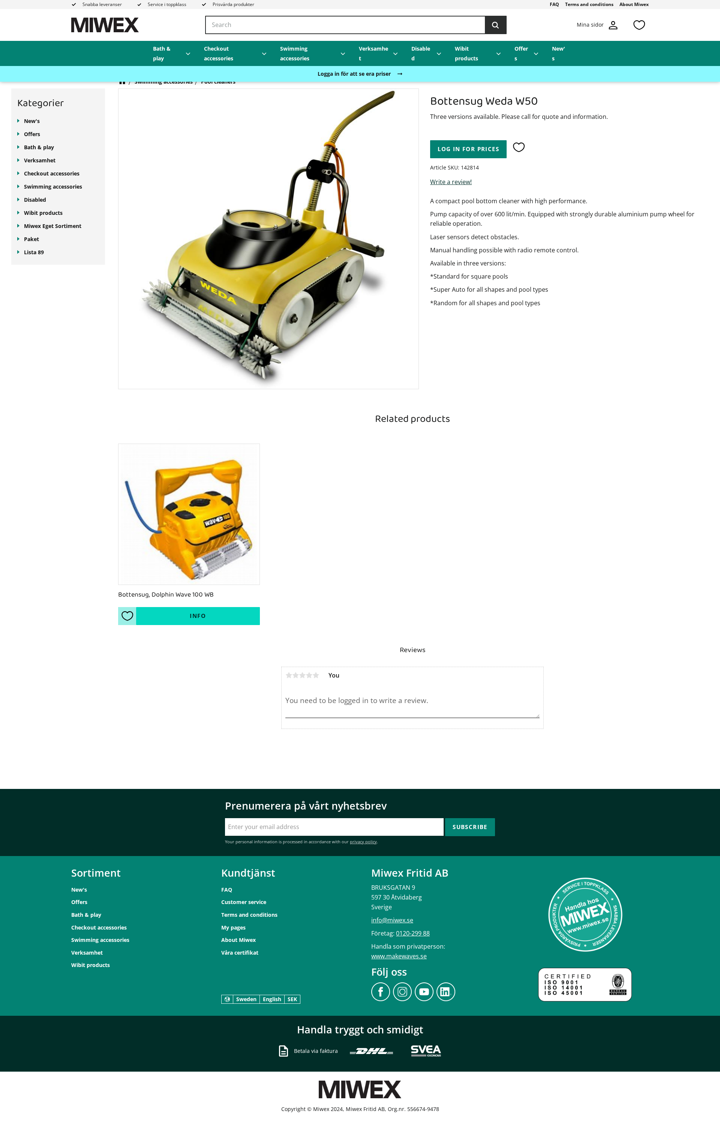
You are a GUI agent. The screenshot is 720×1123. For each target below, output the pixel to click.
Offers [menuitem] (521, 53)
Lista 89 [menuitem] (34, 252)
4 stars (309, 675)
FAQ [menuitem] (554, 4)
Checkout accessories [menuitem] (218, 53)
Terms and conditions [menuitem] (589, 4)
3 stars (302, 675)
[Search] (495, 25)
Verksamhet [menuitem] (373, 53)
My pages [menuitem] (233, 927)
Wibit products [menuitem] (466, 53)
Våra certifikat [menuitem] (239, 952)
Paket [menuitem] (31, 239)
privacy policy (363, 841)
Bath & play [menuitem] (162, 53)
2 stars (295, 675)
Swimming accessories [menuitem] (294, 53)
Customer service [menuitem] (243, 902)
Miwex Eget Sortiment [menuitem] (52, 225)
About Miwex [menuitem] (634, 4)
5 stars (315, 675)
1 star (288, 675)
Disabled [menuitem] (420, 53)
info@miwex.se (392, 920)
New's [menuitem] (558, 53)
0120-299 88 (413, 933)
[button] (639, 25)
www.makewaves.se (399, 956)
